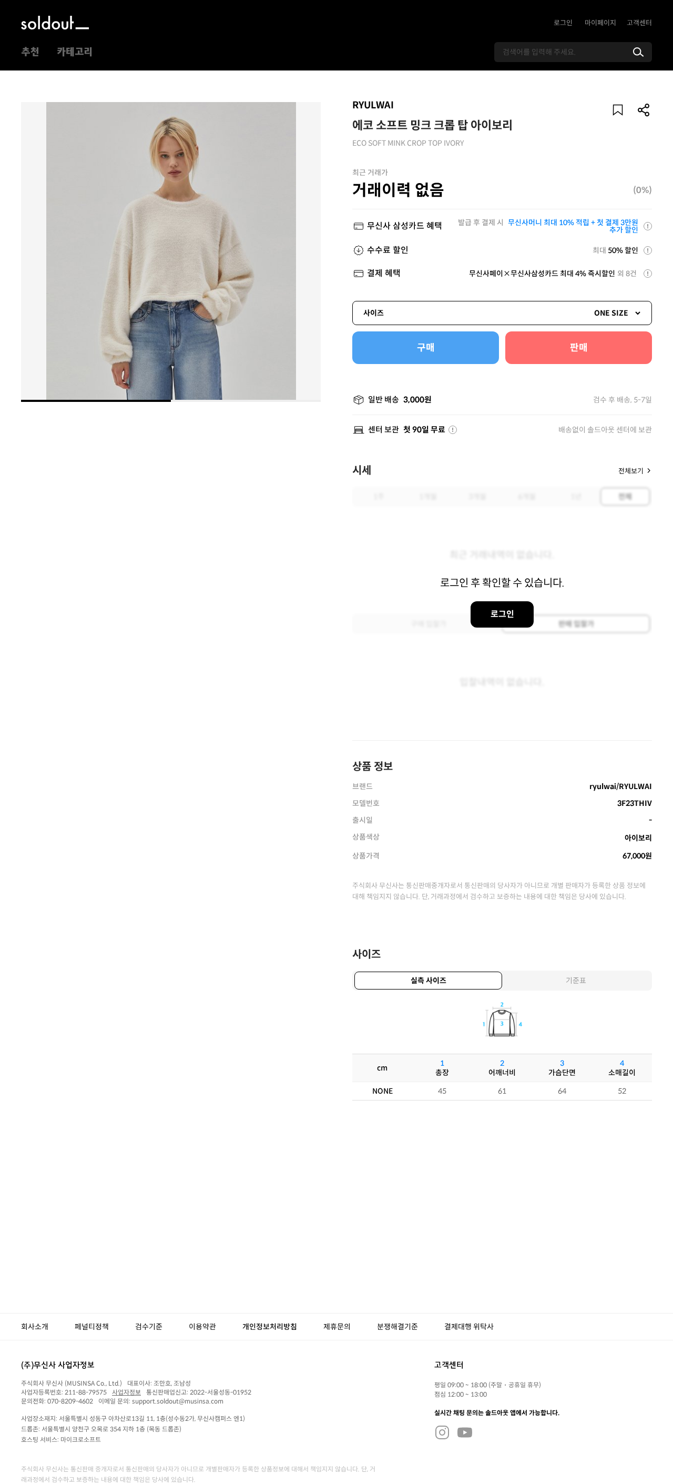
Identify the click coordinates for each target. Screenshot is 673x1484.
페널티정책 (92, 1326)
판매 (579, 348)
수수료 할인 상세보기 (648, 250)
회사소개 (34, 1326)
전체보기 (631, 470)
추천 (30, 52)
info (452, 430)
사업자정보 (126, 1392)
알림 (618, 110)
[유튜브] (465, 1432)
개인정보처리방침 (269, 1326)
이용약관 (202, 1326)
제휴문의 (337, 1326)
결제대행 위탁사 (469, 1326)
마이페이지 (600, 22)
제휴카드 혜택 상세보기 (648, 226)
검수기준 (148, 1326)
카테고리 (75, 52)
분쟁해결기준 (397, 1326)
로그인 (563, 22)
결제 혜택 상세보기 (648, 273)
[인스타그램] (442, 1432)
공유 (644, 110)
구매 (426, 348)
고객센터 (639, 22)
